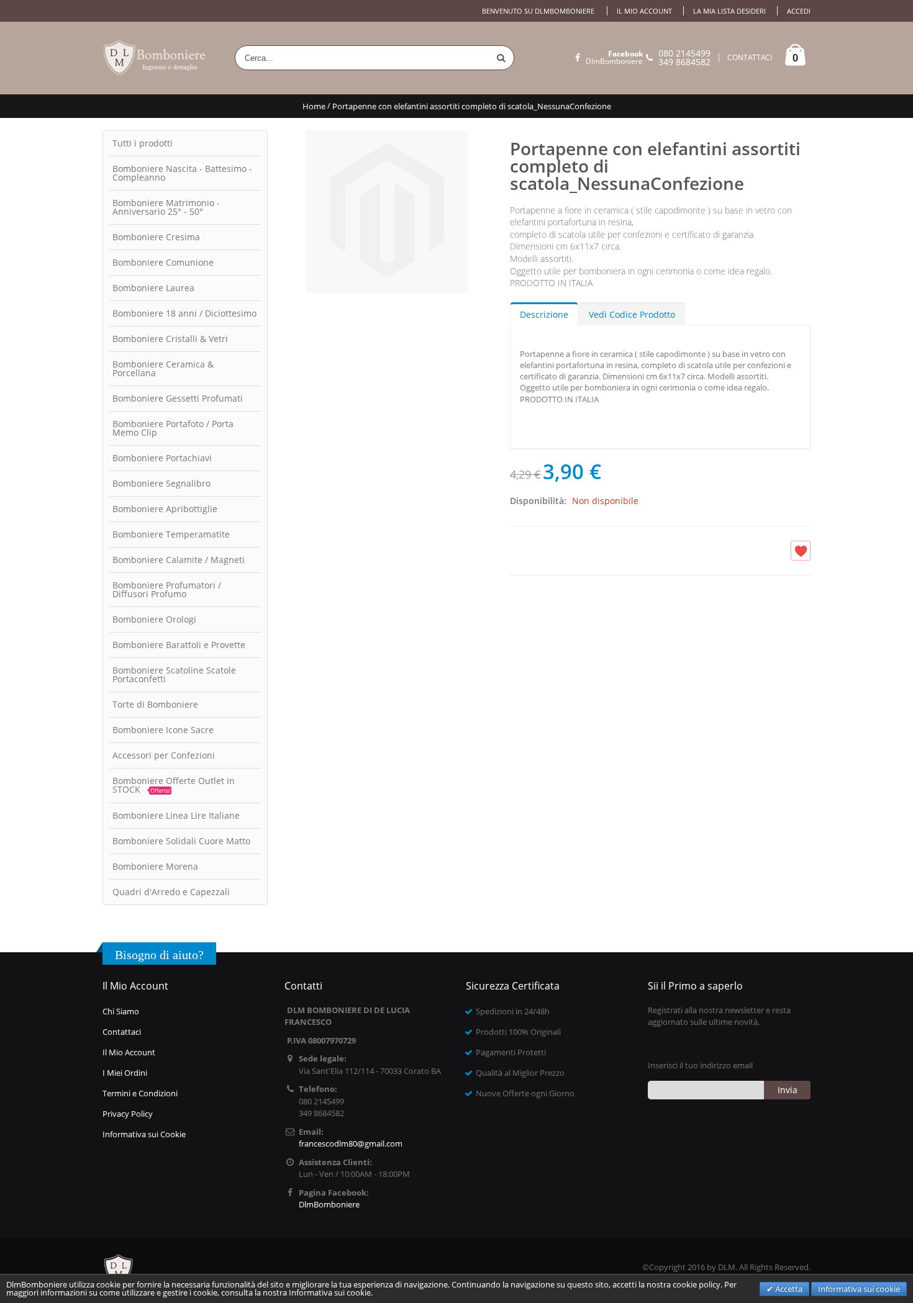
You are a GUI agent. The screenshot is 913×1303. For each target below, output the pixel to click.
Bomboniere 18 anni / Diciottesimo (184, 313)
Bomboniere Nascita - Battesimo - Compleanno (182, 173)
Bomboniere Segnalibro (161, 483)
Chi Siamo (120, 1011)
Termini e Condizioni (140, 1093)
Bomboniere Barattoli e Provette (178, 645)
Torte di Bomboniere (155, 704)
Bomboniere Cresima (156, 237)
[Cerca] (501, 58)
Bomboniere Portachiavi (162, 458)
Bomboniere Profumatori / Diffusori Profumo (166, 589)
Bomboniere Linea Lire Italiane (176, 815)
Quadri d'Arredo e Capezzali (171, 892)
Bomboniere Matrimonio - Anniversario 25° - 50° (166, 207)
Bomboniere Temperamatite (171, 534)
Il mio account (644, 11)
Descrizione (544, 314)
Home (313, 106)
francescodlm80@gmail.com (350, 1143)
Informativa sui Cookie (144, 1134)
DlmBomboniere (614, 57)
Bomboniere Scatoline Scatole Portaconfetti (174, 674)
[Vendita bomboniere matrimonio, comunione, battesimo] (155, 58)
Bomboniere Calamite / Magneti (178, 560)
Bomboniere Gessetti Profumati (177, 398)
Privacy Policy (127, 1113)
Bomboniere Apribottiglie (164, 509)
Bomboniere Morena (155, 866)
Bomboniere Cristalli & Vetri (170, 339)
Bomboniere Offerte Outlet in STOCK (173, 785)
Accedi (799, 11)
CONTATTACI (749, 57)
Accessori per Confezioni (163, 755)
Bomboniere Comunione (163, 262)
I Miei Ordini (124, 1072)
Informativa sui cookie (859, 1288)
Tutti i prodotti (142, 143)
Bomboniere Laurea (153, 288)
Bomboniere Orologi (154, 619)
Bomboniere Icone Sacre (163, 730)
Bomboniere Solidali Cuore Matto (181, 841)
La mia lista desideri (729, 11)
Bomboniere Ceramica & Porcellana (163, 368)
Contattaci (121, 1031)
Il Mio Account (128, 1052)
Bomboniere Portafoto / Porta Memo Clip (173, 428)
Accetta (787, 1288)
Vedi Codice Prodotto (632, 314)
